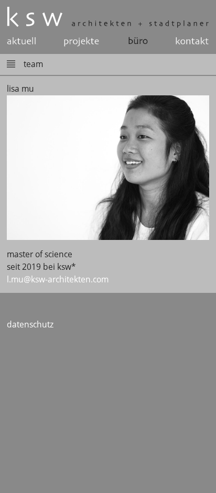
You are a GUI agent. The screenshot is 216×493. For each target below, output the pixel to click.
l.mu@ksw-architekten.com (58, 279)
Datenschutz (30, 324)
